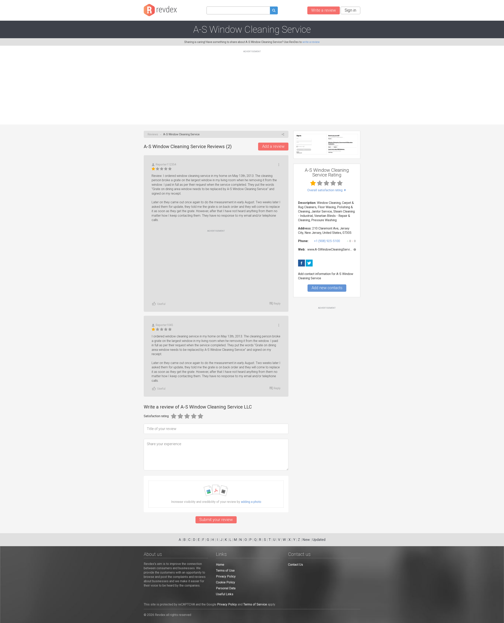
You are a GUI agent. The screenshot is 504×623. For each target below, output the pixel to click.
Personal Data (225, 588)
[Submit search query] (274, 11)
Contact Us (295, 564)
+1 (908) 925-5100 (327, 241)
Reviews (153, 134)
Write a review (323, 10)
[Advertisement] (252, 85)
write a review (311, 42)
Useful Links (224, 594)
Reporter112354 (166, 164)
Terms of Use (225, 570)
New (306, 540)
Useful (161, 303)
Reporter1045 (164, 325)
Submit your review (216, 519)
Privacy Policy (226, 576)
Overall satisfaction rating (326, 190)
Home (220, 564)
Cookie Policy (225, 582)
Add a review (273, 146)
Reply (277, 303)
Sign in (350, 10)
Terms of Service (255, 604)
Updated (318, 540)
